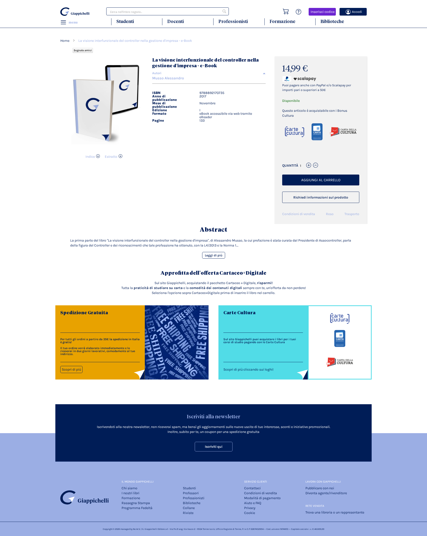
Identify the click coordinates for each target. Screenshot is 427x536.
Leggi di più (213, 255)
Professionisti (233, 21)
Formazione (282, 21)
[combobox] (167, 11)
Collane (189, 508)
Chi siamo (129, 488)
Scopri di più (71, 369)
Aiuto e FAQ (252, 503)
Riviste (188, 513)
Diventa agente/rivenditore (326, 493)
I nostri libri (130, 493)
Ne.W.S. (136, 529)
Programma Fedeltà (137, 508)
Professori (191, 493)
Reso (330, 214)
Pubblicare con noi (319, 488)
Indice (90, 157)
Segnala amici (83, 50)
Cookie (249, 513)
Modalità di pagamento (262, 498)
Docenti (175, 21)
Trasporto (351, 214)
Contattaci (252, 488)
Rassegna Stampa (136, 503)
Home (64, 41)
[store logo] (75, 11)
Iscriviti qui (213, 447)
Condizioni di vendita (298, 214)
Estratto (111, 157)
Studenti (125, 21)
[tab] (209, 73)
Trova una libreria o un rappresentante (334, 512)
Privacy (250, 508)
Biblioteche (332, 21)
